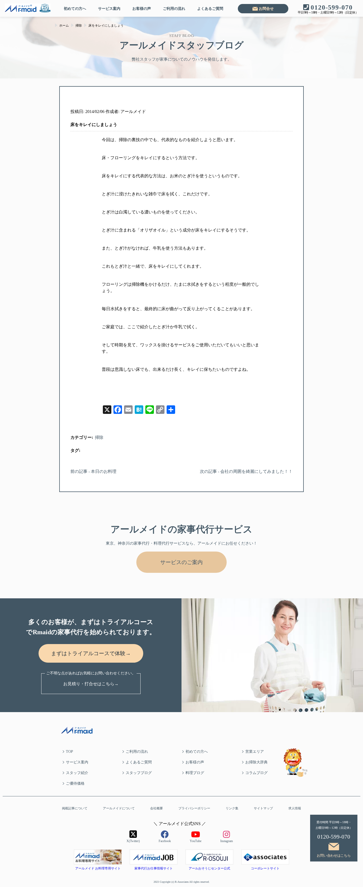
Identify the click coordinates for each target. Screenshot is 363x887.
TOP (69, 752)
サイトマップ (263, 808)
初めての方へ (75, 9)
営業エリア (254, 752)
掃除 (99, 437)
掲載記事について (74, 808)
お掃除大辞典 (256, 762)
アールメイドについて (119, 808)
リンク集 (232, 808)
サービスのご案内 (181, 562)
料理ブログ (194, 773)
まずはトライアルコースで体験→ (91, 653)
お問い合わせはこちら (334, 855)
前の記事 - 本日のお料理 (93, 471)
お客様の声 (141, 9)
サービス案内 (109, 9)
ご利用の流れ (174, 9)
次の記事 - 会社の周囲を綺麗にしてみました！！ (246, 471)
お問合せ (266, 9)
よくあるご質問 (210, 9)
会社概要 (156, 808)
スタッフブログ (139, 773)
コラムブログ (256, 773)
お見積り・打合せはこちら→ (91, 684)
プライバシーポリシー (194, 808)
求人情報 (294, 808)
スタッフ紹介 (77, 773)
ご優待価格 (75, 783)
